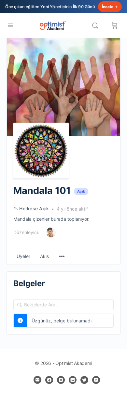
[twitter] (84, 380)
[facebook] (49, 380)
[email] (37, 380)
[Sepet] (114, 25)
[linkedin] (73, 380)
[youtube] (96, 380)
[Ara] (96, 25)
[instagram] (61, 380)
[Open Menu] (10, 25)
